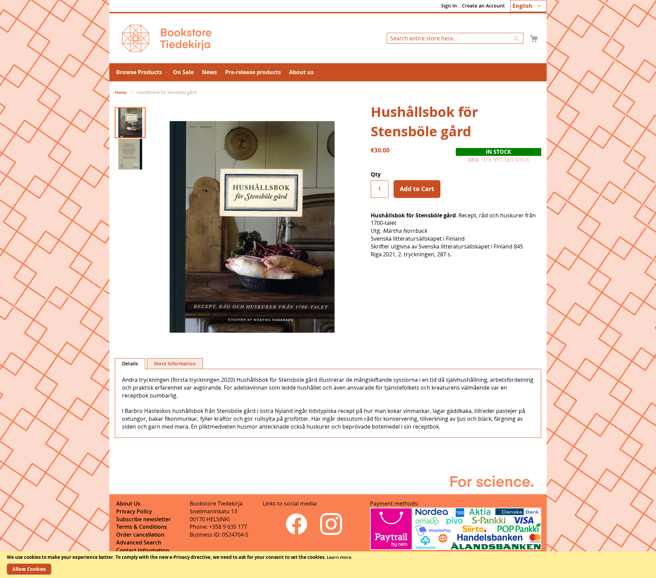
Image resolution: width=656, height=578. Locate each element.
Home (120, 92)
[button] (528, 6)
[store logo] (166, 38)
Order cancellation (140, 534)
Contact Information (142, 550)
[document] (328, 565)
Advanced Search (138, 542)
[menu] (328, 72)
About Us (128, 503)
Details (130, 363)
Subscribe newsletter (143, 519)
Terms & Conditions (141, 526)
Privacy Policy (134, 511)
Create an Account (483, 5)
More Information (175, 363)
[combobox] (455, 38)
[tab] (130, 363)
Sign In (449, 5)
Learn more (339, 557)
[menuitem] (140, 72)
